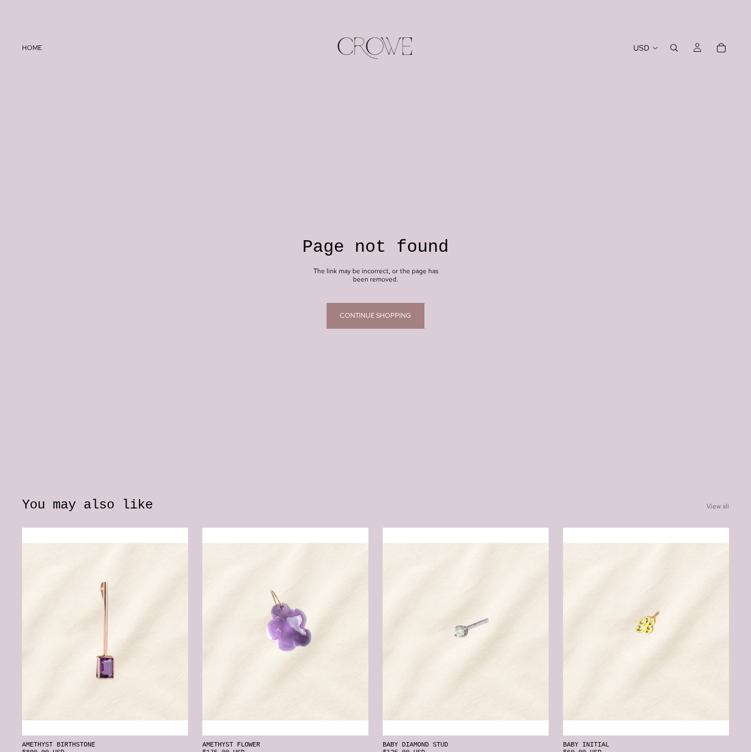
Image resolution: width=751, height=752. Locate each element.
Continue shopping (375, 315)
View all (717, 506)
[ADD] (171, 718)
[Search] (674, 48)
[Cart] (721, 48)
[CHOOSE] (712, 718)
